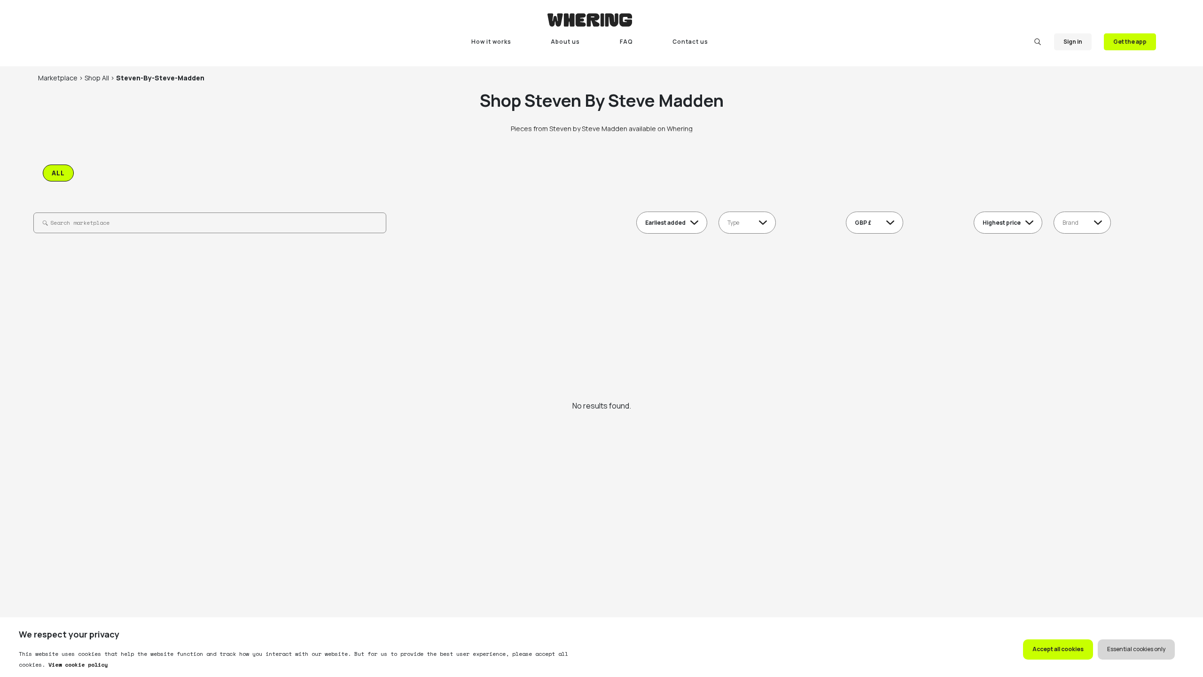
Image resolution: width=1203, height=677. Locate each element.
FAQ (626, 42)
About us (565, 42)
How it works (491, 42)
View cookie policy (76, 665)
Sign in (1072, 42)
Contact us (690, 42)
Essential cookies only (1136, 649)
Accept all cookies (1058, 649)
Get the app (1130, 42)
